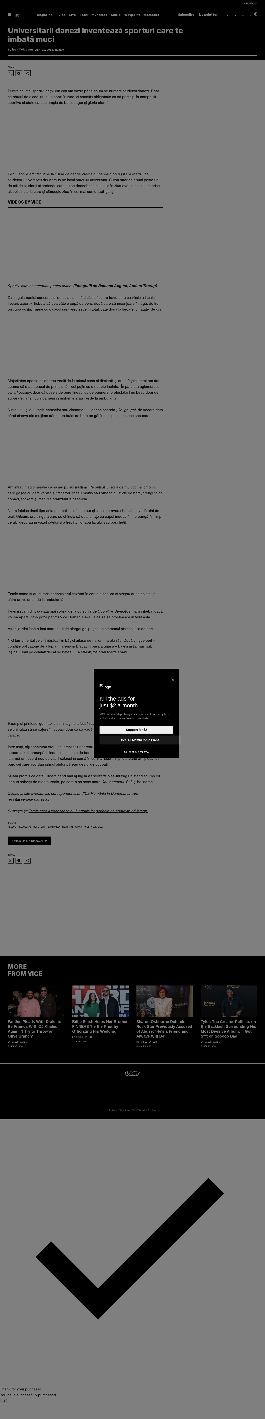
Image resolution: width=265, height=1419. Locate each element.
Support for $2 (136, 729)
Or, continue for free (136, 751)
